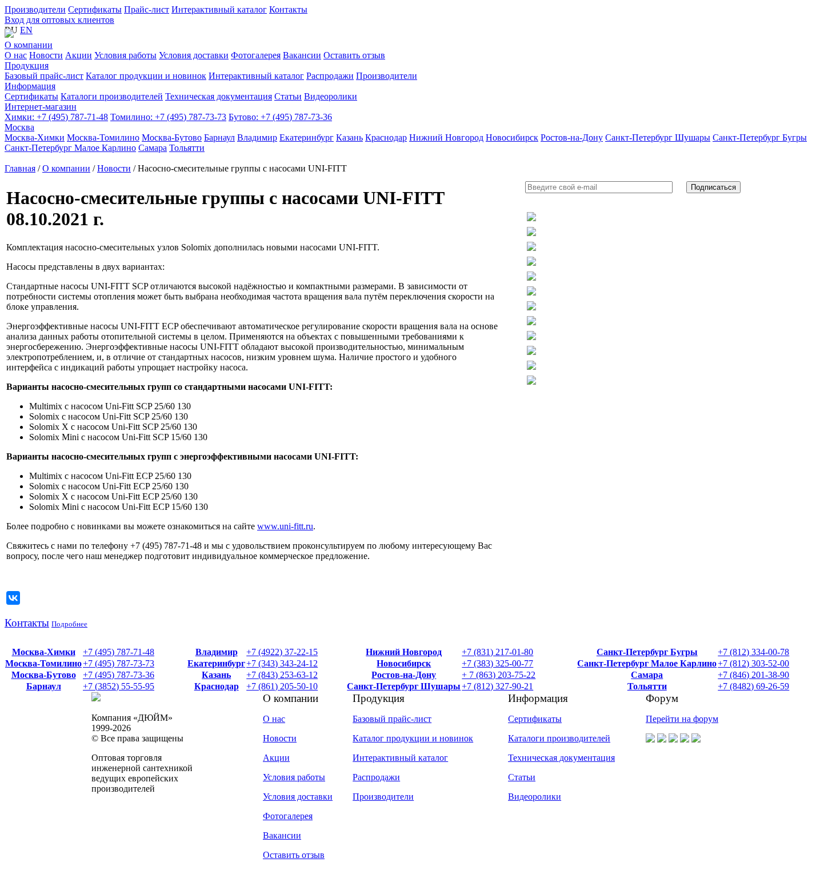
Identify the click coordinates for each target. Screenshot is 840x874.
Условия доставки (298, 796)
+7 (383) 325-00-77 (497, 663)
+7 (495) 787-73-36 (280, 117)
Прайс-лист (146, 9)
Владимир (216, 652)
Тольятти (647, 686)
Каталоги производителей (559, 738)
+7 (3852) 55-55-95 (118, 686)
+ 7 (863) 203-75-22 (498, 675)
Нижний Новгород (404, 652)
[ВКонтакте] (13, 598)
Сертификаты (95, 9)
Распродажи (376, 777)
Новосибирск (404, 663)
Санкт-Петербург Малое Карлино (647, 663)
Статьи (521, 777)
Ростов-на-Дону (403, 675)
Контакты (288, 9)
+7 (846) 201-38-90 (753, 675)
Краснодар (216, 686)
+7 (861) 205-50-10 (282, 686)
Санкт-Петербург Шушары (404, 686)
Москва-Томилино (43, 663)
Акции (276, 758)
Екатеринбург (216, 663)
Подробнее (69, 624)
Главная (20, 168)
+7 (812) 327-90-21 (497, 686)
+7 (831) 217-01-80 (497, 652)
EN (26, 30)
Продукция (27, 65)
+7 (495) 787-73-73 (168, 117)
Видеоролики (534, 796)
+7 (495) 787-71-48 (56, 117)
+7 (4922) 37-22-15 (282, 652)
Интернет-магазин (41, 106)
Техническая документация (561, 758)
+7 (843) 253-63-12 (282, 675)
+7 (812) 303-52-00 (753, 663)
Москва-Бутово (43, 675)
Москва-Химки (43, 652)
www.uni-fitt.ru (285, 526)
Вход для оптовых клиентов (59, 20)
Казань (216, 675)
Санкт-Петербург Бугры (647, 652)
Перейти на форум (682, 719)
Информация (30, 86)
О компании (29, 45)
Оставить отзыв (294, 855)
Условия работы (294, 777)
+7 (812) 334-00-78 (753, 652)
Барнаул (43, 686)
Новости (114, 168)
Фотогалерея (288, 816)
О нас (274, 719)
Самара (647, 675)
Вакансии (282, 835)
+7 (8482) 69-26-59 (753, 686)
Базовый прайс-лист (392, 719)
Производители (35, 9)
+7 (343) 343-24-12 (282, 663)
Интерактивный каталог (219, 9)
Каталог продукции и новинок (413, 738)
